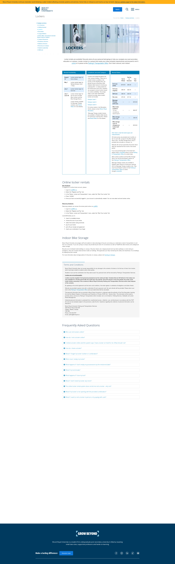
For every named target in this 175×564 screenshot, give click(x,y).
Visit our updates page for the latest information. (130, 2)
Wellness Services (42, 43)
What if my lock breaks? (72, 370)
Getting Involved (42, 27)
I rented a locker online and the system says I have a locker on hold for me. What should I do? (95, 343)
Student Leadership (43, 48)
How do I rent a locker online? (75, 337)
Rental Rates (93, 118)
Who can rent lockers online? (74, 332)
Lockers (40, 29)
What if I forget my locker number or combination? (81, 354)
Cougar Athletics (42, 33)
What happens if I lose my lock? (75, 375)
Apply (118, 9)
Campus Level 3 (92, 104)
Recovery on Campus (43, 45)
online (74, 63)
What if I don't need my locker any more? (78, 381)
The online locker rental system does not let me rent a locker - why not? (88, 386)
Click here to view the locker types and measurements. (122, 133)
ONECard (40, 50)
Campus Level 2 (92, 102)
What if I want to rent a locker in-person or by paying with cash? (85, 397)
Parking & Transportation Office (98, 63)
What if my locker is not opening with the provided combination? (85, 392)
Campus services (129, 18)
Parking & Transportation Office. (122, 160)
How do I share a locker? (73, 348)
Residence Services (43, 41)
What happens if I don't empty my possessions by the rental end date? (87, 365)
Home (121, 18)
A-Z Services (41, 25)
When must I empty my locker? (75, 359)
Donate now (66, 553)
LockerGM (122, 152)
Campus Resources (43, 39)
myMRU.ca (74, 190)
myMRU (95, 206)
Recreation (41, 31)
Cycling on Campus (110, 255)
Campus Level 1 (92, 99)
